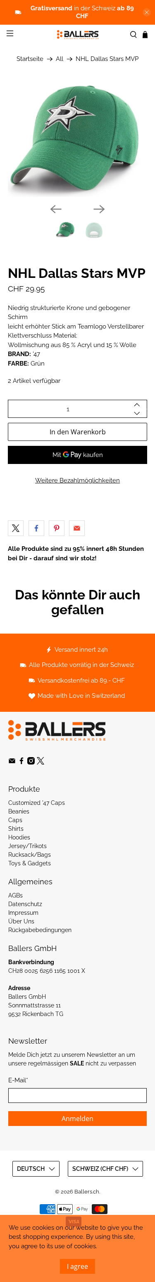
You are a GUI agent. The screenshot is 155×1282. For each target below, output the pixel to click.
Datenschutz (25, 904)
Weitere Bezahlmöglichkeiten (77, 480)
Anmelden (77, 1118)
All (59, 59)
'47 (36, 354)
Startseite (30, 59)
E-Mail (18, 1080)
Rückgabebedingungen (40, 930)
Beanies (18, 811)
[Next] (99, 209)
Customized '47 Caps (36, 803)
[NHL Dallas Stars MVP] (77, 139)
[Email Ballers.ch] (12, 762)
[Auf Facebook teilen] (36, 528)
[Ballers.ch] (78, 34)
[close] (147, 12)
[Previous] (56, 209)
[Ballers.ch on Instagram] (31, 762)
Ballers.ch (86, 1192)
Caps (15, 820)
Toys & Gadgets (29, 863)
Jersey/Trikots (27, 846)
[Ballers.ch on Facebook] (21, 762)
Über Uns (21, 921)
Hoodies (19, 837)
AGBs (15, 895)
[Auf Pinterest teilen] (56, 528)
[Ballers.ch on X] (40, 762)
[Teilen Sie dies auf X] (16, 528)
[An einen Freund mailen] (77, 528)
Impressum (23, 912)
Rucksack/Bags (29, 854)
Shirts (16, 828)
